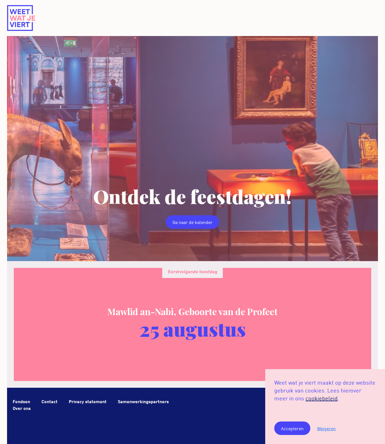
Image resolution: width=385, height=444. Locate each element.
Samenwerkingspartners (143, 401)
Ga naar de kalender (192, 222)
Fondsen (21, 401)
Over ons (22, 408)
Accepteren (292, 428)
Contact (49, 401)
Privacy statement (88, 401)
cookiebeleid (322, 398)
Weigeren (326, 428)
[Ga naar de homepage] (21, 18)
